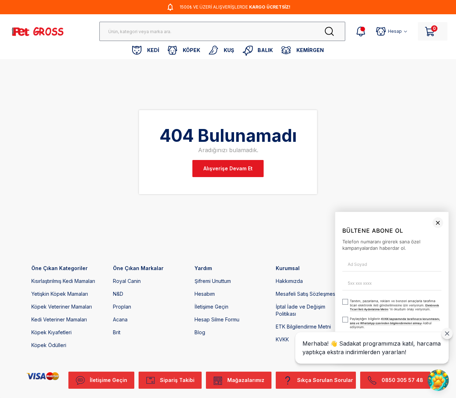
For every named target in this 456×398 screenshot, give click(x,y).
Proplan (122, 307)
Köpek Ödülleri (48, 345)
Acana (120, 319)
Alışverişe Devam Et (228, 168)
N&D (118, 294)
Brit (116, 332)
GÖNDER (309, 379)
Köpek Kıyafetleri (51, 332)
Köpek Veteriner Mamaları (61, 307)
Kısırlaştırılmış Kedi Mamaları (63, 281)
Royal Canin (127, 281)
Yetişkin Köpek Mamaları (59, 294)
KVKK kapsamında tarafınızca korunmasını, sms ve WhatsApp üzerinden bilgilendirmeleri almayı (282, 361)
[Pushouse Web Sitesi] (440, 394)
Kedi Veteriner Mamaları (59, 319)
